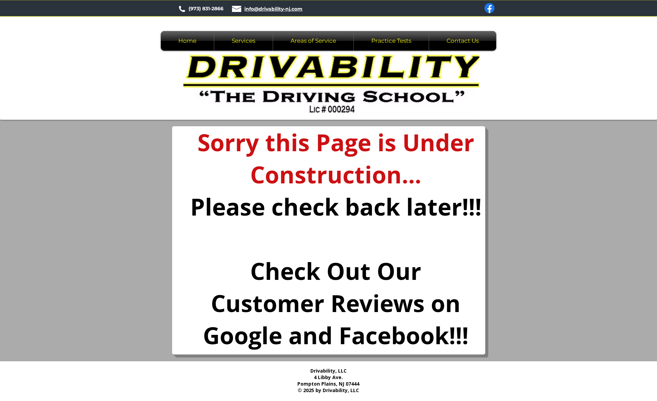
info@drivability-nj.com (273, 9)
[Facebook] (489, 8)
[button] (313, 41)
